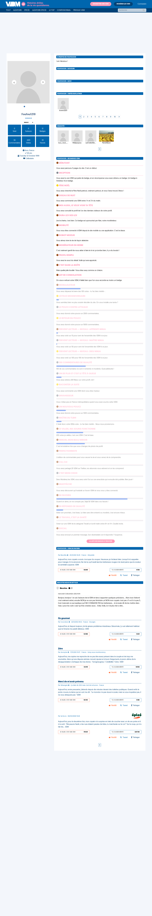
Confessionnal (64, 10)
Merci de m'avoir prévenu (71, 682)
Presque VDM (79, 10)
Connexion (142, 4)
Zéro (60, 649)
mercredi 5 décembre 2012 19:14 (69, 594)
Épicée (27, 10)
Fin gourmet (64, 618)
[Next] (119, 117)
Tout (8, 10)
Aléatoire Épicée (39, 10)
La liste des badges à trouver (100, 541)
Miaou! (26, 122)
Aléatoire (17, 10)
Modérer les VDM (123, 4)
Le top (51, 10)
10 (115, 117)
